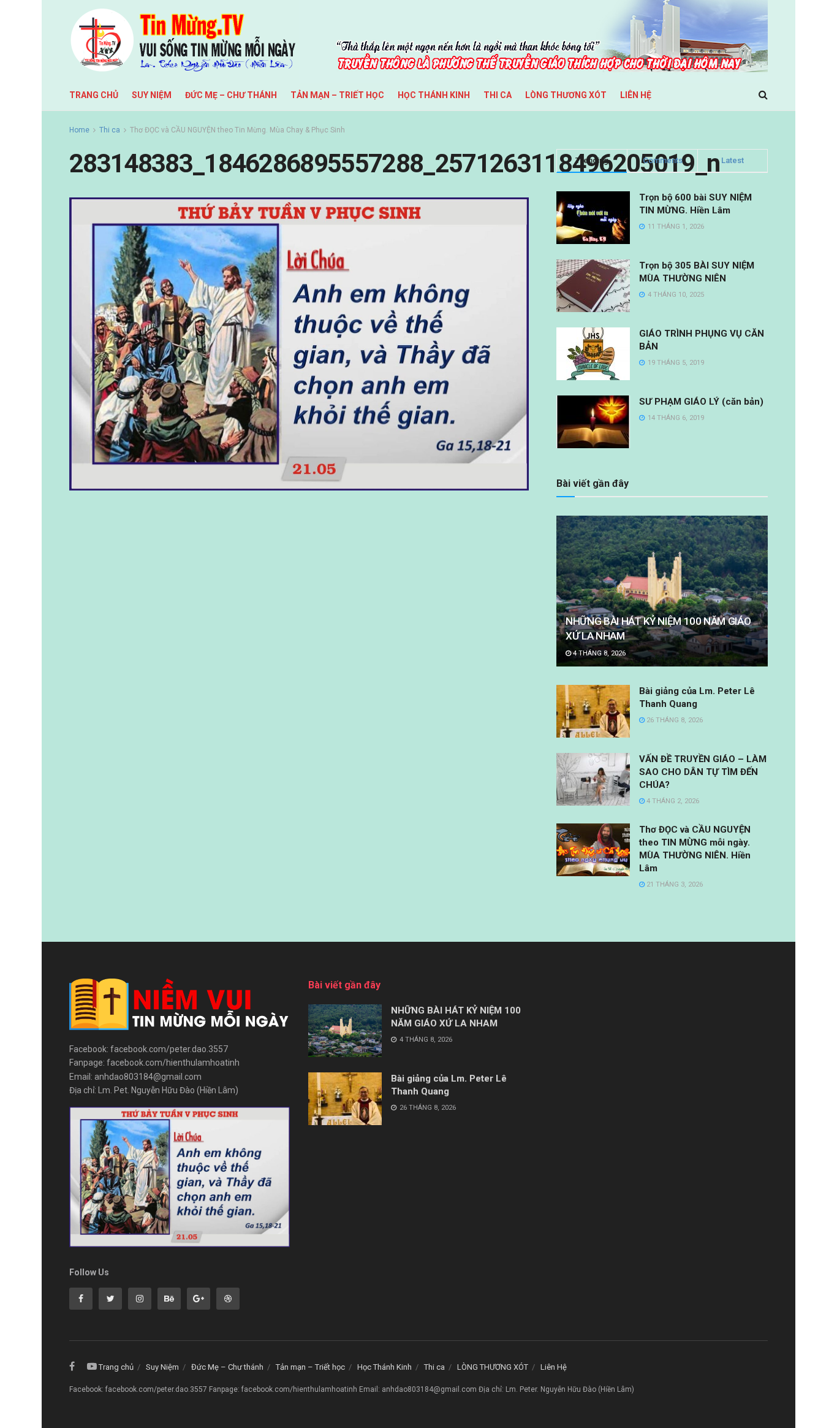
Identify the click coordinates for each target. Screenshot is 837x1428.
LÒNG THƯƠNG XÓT (566, 95)
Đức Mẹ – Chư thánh (231, 95)
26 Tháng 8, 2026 (674, 720)
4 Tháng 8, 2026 (598, 653)
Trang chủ (93, 95)
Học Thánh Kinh (434, 95)
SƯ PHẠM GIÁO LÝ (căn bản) (701, 401)
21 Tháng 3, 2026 (674, 884)
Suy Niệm (152, 95)
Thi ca (497, 95)
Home (79, 130)
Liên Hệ (635, 95)
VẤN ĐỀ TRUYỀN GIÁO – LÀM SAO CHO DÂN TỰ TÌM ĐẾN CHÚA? (703, 772)
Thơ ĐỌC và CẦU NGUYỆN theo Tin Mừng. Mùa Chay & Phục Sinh (237, 130)
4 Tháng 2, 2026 (672, 801)
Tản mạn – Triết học (337, 95)
